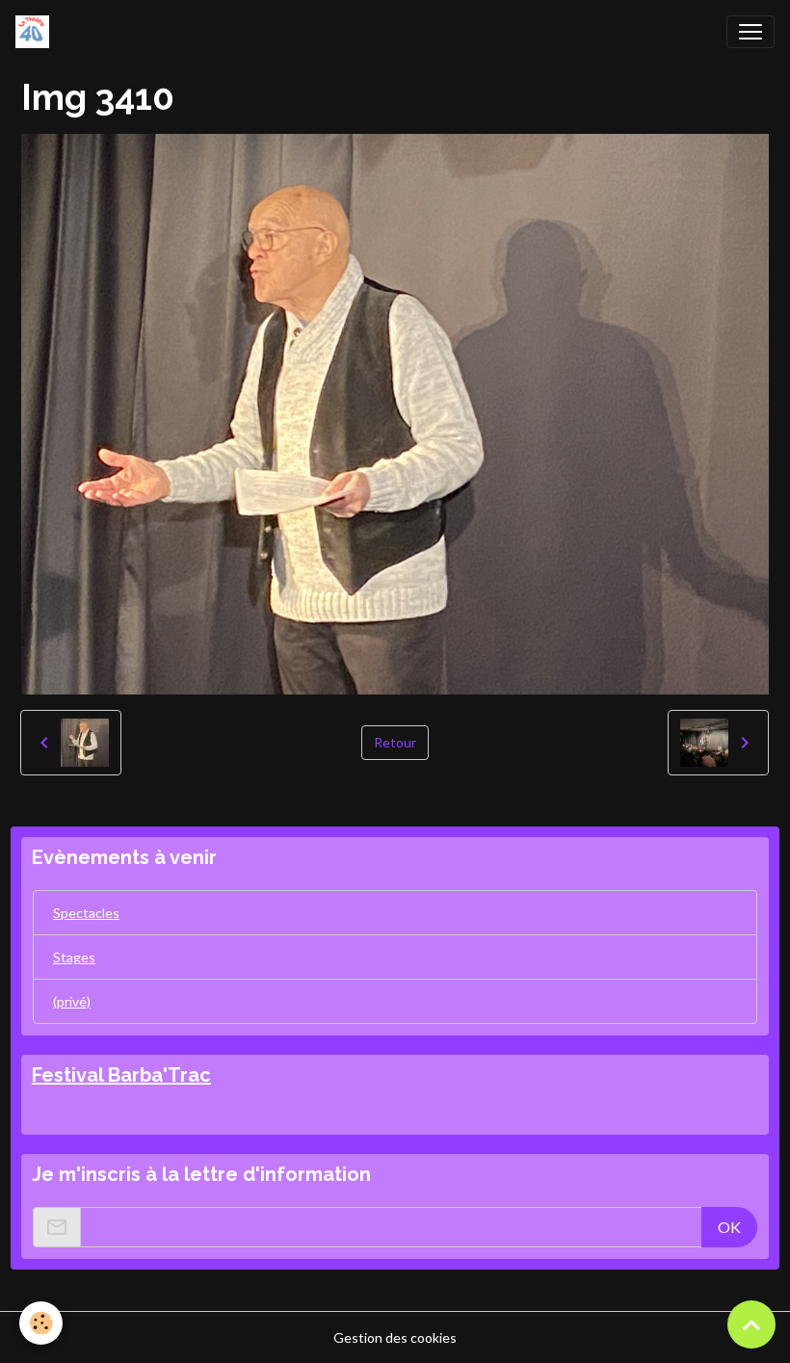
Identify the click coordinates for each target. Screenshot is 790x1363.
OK (729, 1227)
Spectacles (86, 912)
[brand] (36, 31)
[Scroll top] (751, 1324)
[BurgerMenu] (750, 31)
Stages (74, 957)
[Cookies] (41, 1323)
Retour (395, 742)
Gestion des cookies (395, 1337)
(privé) (72, 1001)
